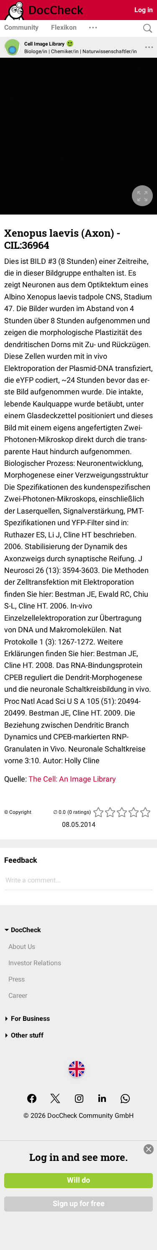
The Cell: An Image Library (72, 779)
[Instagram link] (79, 1099)
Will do (78, 1180)
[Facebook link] (31, 1099)
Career (17, 995)
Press (16, 979)
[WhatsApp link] (125, 1099)
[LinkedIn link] (102, 1099)
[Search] (146, 28)
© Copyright (17, 812)
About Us (21, 947)
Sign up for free (79, 1203)
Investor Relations (34, 963)
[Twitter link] (55, 1099)
